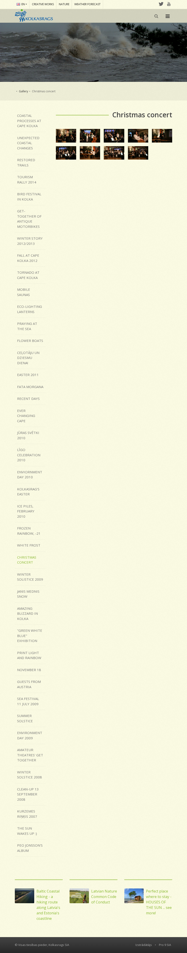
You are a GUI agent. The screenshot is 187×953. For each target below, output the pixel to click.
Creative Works (43, 4)
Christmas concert (26, 560)
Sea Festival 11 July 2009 (28, 701)
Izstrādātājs (143, 945)
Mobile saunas (23, 292)
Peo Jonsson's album (30, 848)
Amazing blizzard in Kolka (27, 613)
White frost (28, 545)
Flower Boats (30, 340)
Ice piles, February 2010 (25, 511)
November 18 (29, 669)
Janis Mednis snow (28, 594)
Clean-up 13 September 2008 (28, 794)
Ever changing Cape (26, 415)
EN (23, 4)
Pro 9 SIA (165, 945)
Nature (64, 4)
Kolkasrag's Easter (28, 492)
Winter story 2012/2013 (30, 241)
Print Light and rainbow (29, 655)
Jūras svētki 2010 (28, 435)
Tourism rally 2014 (26, 179)
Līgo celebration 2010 (28, 454)
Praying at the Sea (27, 326)
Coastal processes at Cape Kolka (29, 120)
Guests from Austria (29, 684)
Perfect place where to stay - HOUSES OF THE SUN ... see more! (159, 902)
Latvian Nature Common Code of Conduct (104, 897)
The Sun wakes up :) (27, 831)
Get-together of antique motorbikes (29, 219)
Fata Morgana (30, 386)
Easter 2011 (28, 374)
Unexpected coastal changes (28, 142)
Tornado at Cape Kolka (28, 275)
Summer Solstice (25, 718)
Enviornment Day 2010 (29, 474)
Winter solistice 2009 (30, 577)
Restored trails (26, 162)
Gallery (23, 91)
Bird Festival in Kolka (29, 196)
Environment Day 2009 (29, 735)
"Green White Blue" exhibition (29, 635)
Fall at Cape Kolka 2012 (28, 258)
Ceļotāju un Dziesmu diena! (28, 357)
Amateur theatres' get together (30, 754)
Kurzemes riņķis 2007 (27, 814)
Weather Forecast (87, 4)
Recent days (28, 398)
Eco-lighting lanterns (29, 309)
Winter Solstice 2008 (29, 775)
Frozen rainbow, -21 (29, 531)
